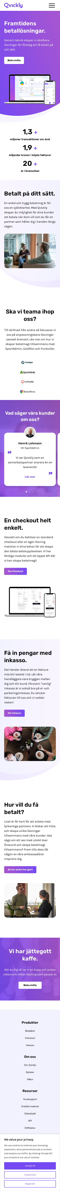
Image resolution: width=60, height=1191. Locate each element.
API (30, 1120)
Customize (30, 1174)
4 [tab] (36, 491)
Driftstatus (30, 1127)
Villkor (30, 1079)
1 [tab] (26, 491)
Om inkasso (14, 713)
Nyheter (30, 1072)
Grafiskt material (30, 1106)
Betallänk (30, 1031)
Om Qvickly (30, 1065)
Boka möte (14, 60)
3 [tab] (33, 491)
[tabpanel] (30, 459)
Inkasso (30, 1045)
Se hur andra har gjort (20, 869)
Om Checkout (15, 571)
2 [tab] (29, 491)
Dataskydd (30, 1113)
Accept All (30, 1165)
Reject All (30, 1183)
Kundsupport (30, 1099)
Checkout (30, 1038)
